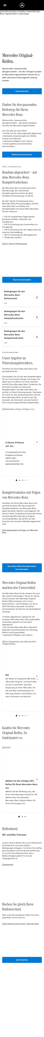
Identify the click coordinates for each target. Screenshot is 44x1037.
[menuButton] (5, 5)
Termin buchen (22, 91)
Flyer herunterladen (22, 279)
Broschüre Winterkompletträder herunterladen (22, 568)
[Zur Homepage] (22, 5)
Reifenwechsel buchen (22, 154)
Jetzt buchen (22, 960)
